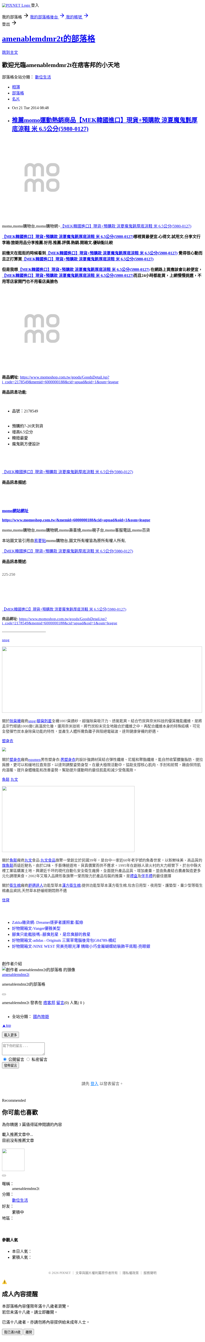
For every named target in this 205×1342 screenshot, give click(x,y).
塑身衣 (7, 741)
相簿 (16, 87)
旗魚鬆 (7, 866)
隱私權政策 (130, 1273)
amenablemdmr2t (15, 974)
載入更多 (10, 1035)
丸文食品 (48, 860)
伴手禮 (146, 876)
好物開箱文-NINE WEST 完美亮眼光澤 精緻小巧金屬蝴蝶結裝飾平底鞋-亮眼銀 (81, 946)
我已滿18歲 (12, 1332)
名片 (16, 99)
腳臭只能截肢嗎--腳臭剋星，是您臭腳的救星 (51, 934)
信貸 (6, 900)
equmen (34, 760)
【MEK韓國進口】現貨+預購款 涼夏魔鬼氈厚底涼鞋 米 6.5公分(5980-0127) (125, 226)
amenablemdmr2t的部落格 (48, 38)
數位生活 (43, 77)
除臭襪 (15, 721)
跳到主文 (10, 52)
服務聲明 (150, 1273)
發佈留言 (10, 1065)
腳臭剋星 (44, 721)
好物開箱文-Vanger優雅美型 (36, 928)
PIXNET (65, 1273)
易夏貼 (40, 541)
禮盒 (134, 876)
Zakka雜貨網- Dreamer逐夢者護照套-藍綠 (47, 922)
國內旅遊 (41, 1017)
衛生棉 (15, 885)
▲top (6, 1025)
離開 (29, 1332)
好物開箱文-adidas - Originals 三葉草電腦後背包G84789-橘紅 (64, 940)
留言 (60, 1003)
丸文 (14, 780)
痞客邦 (49, 1003)
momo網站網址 (15, 511)
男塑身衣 (68, 760)
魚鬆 (6, 780)
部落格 (18, 93)
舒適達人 (35, 885)
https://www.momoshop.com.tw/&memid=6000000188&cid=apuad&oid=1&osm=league (76, 520)
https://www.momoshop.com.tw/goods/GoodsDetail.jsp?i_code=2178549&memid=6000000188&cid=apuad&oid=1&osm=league (59, 621)
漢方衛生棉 (71, 885)
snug (6, 640)
